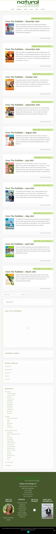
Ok (28, 531)
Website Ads (22, 511)
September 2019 (8, 369)
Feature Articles (10, 399)
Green (8, 420)
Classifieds (7, 416)
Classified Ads (22, 506)
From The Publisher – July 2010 (19, 160)
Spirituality (9, 453)
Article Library (8, 391)
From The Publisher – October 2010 (21, 77)
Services (9, 425)
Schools (9, 452)
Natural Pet (9, 411)
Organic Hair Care (11, 448)
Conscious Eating (11, 395)
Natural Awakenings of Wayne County (28, 3)
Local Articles (10, 409)
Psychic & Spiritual (11, 450)
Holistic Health (10, 444)
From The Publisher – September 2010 (22, 105)
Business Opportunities (12, 418)
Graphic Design (10, 441)
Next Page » (23, 294)
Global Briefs (9, 400)
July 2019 (7, 376)
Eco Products (10, 439)
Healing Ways (10, 404)
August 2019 (8, 373)
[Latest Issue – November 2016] (47, 511)
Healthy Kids (9, 408)
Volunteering (10, 427)
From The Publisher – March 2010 (20, 272)
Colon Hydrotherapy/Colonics (13, 434)
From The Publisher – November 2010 (22, 49)
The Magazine (8, 465)
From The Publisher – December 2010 (22, 21)
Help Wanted (10, 423)
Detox (8, 435)
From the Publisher (47, 38)
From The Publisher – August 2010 (20, 133)
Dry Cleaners (10, 437)
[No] (54, 530)
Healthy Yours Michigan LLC (28, 479)
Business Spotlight (22, 513)
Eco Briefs (9, 397)
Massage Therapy (11, 446)
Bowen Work (9, 432)
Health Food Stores (11, 443)
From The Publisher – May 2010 (19, 216)
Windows (9, 457)
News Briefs (9, 413)
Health (8, 422)
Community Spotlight (11, 393)
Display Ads (22, 504)
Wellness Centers (11, 455)
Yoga (8, 459)
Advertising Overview (22, 502)
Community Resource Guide (11, 430)
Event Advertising (22, 508)
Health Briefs (10, 406)
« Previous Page (7, 294)
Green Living (9, 402)
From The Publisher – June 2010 (19, 188)
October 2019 (8, 366)
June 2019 (7, 379)
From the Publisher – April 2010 (19, 244)
